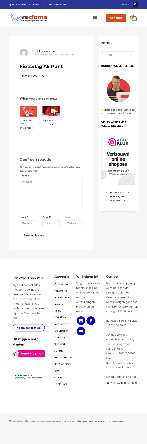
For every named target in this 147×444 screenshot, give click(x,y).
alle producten (57, 4)
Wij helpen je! (87, 276)
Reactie (25, 175)
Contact (112, 276)
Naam (24, 217)
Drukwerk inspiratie (118, 192)
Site (67, 217)
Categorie (61, 276)
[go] (130, 55)
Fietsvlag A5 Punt (32, 76)
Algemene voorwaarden (94, 421)
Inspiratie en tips (116, 200)
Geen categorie (116, 196)
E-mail (46, 217)
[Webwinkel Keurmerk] (118, 159)
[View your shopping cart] (134, 18)
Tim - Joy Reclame (43, 51)
